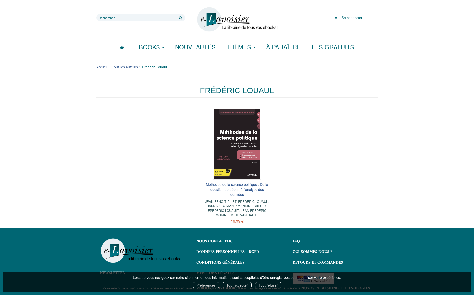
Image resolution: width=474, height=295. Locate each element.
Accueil (101, 66)
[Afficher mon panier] (335, 17)
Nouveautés (195, 47)
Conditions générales (220, 262)
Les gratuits (333, 47)
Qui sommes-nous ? (312, 252)
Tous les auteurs (125, 66)
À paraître (283, 47)
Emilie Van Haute (243, 215)
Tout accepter (237, 285)
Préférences (206, 285)
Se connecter (352, 17)
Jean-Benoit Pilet (220, 201)
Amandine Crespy (251, 206)
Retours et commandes (318, 262)
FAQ (296, 241)
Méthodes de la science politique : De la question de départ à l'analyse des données (237, 189)
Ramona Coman (220, 206)
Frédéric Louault (223, 210)
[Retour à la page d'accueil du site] (237, 19)
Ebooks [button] (148, 47)
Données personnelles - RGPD (227, 252)
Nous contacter (214, 241)
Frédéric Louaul (253, 201)
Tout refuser (268, 285)
